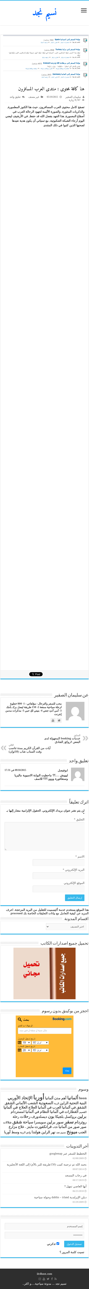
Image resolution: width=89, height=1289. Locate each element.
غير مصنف (33, 96)
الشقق (10, 1103)
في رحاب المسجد (76, 1175)
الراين (64, 1103)
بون (51, 1116)
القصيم (83, 1112)
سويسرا (40, 1122)
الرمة (56, 1103)
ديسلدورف (39, 1117)
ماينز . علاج (26, 1127)
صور (83, 1127)
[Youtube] (44, 1278)
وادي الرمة (25, 1132)
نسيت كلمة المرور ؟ (72, 1252)
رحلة (16, 1117)
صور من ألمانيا (69, 1127)
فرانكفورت (43, 1127)
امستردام (18, 1112)
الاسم (79, 856)
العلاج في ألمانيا (16, 1107)
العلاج (32, 1107)
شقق (17, 1121)
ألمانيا (72, 1097)
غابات (55, 1127)
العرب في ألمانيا (49, 1107)
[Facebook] (52, 1278)
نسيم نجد (44, 13)
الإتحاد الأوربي (20, 1097)
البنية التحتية (78, 1103)
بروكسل (71, 1117)
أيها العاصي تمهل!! (75, 1186)
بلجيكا (59, 1117)
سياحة (28, 1122)
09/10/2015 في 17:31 (15, 770)
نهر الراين (48, 1132)
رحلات (25, 1117)
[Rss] (55, 1278)
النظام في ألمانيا (37, 1112)
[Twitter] (48, 1278)
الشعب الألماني (27, 1103)
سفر (69, 1121)
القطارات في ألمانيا (64, 1112)
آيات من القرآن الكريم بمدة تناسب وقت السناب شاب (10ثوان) (30, 748)
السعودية (46, 1103)
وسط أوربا (11, 1132)
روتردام (81, 1122)
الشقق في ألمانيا (74, 1107)
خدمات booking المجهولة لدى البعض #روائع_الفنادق (62, 738)
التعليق (79, 819)
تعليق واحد (15, 96)
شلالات (7, 1122)
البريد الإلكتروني (73, 869)
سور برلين (55, 1122)
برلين (82, 1116)
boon (83, 1098)
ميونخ (72, 1131)
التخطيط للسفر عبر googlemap (68, 1153)
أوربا (38, 1097)
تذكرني (52, 1243)
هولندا (36, 1132)
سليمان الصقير (73, 96)
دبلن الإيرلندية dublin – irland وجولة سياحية (60, 1197)
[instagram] (39, 1278)
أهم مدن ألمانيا (55, 1098)
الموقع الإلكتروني (74, 883)
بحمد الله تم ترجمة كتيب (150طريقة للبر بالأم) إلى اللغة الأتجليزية (47, 1164)
